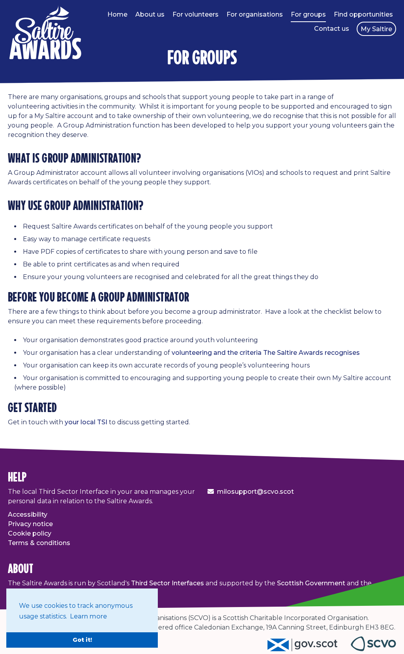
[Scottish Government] (309, 649)
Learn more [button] (88, 616)
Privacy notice (30, 524)
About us (150, 14)
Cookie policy (29, 533)
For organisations (254, 14)
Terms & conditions (39, 543)
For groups (308, 14)
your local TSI (86, 422)
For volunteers (195, 14)
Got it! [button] (82, 639)
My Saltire (376, 29)
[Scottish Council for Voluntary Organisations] (373, 649)
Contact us (331, 28)
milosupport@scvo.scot (255, 491)
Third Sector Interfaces (167, 583)
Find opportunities (363, 14)
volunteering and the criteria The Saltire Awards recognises (266, 352)
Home (117, 14)
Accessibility (27, 514)
